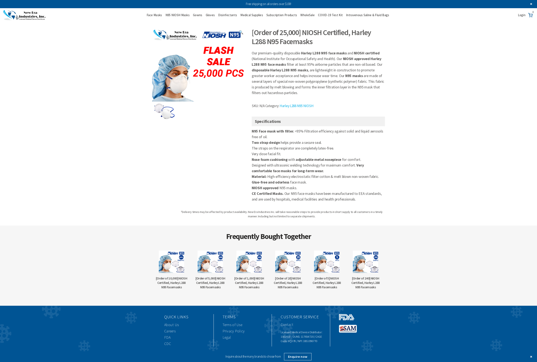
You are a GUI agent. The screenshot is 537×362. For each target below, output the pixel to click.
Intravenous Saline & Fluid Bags (367, 15)
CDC (167, 343)
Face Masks (154, 15)
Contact (287, 324)
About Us (171, 324)
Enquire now (298, 356)
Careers (170, 331)
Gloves (210, 15)
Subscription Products (281, 15)
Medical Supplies (251, 15)
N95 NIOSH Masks (178, 15)
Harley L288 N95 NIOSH (296, 106)
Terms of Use (232, 324)
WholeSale (307, 15)
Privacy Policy (234, 331)
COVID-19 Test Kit (330, 15)
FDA (167, 337)
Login (522, 15)
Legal (227, 337)
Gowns (197, 15)
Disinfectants (227, 15)
